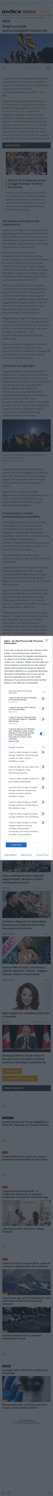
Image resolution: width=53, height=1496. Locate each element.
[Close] (47, 641)
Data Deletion (10, 855)
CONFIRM (16, 845)
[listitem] (26, 692)
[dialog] (26, 748)
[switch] (42, 698)
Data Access (26, 855)
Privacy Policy (42, 855)
